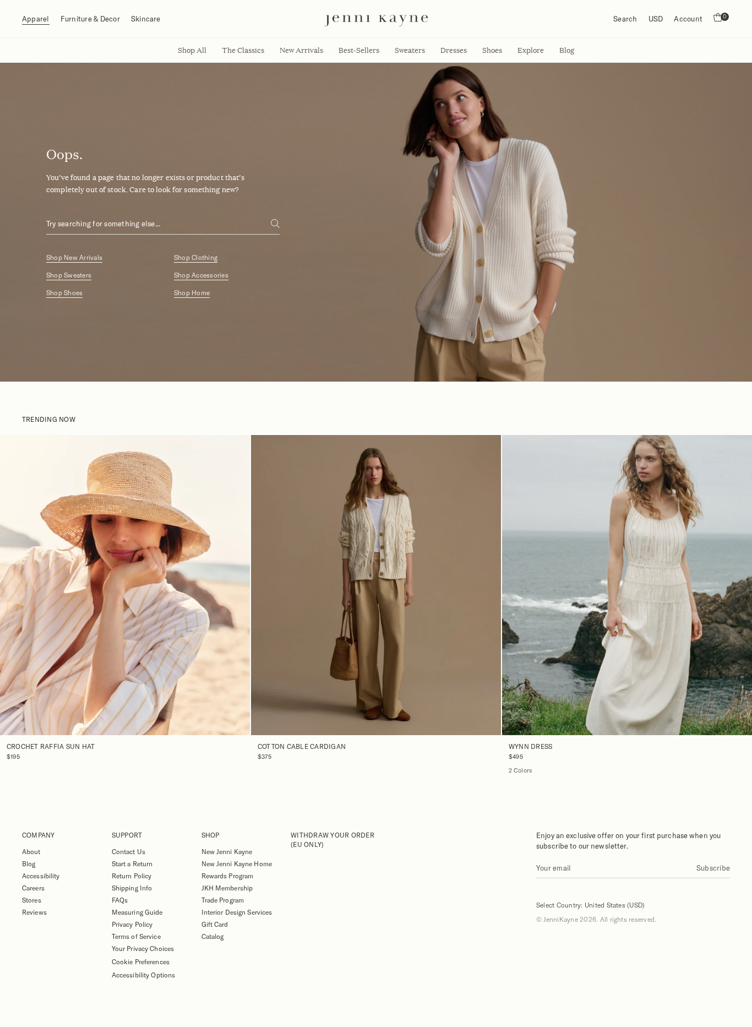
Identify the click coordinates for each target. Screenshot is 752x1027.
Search (625, 18)
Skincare (146, 18)
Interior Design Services (237, 912)
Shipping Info (132, 888)
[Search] (275, 223)
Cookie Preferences (141, 961)
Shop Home (192, 293)
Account (688, 18)
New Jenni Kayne (227, 851)
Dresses (453, 50)
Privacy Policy (132, 924)
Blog (28, 863)
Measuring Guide (137, 912)
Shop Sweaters (68, 275)
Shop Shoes (64, 293)
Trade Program (222, 900)
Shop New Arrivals (74, 257)
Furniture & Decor (90, 18)
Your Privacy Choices (143, 948)
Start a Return (132, 863)
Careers (33, 888)
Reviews (34, 912)
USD (656, 18)
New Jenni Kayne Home (236, 863)
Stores (31, 900)
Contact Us (128, 851)
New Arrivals (301, 50)
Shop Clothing (195, 257)
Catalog (212, 936)
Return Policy (132, 875)
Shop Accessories (201, 275)
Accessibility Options (144, 975)
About (31, 851)
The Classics (243, 50)
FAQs (120, 900)
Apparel (36, 18)
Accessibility (41, 875)
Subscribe (713, 867)
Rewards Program (227, 875)
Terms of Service (136, 936)
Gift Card (214, 924)
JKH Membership (227, 888)
